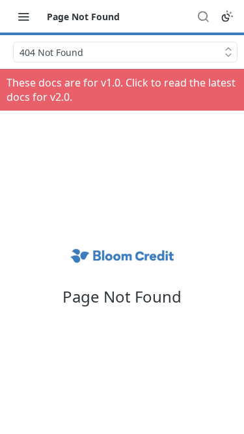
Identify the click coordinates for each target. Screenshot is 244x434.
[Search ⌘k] (203, 16)
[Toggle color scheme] (227, 16)
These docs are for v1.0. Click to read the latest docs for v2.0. (121, 89)
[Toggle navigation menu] (23, 16)
